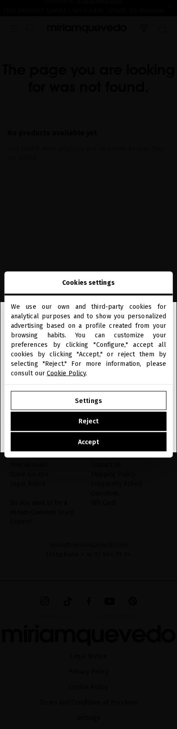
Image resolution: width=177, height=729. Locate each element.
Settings (88, 400)
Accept (88, 442)
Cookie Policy (66, 373)
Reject (89, 421)
